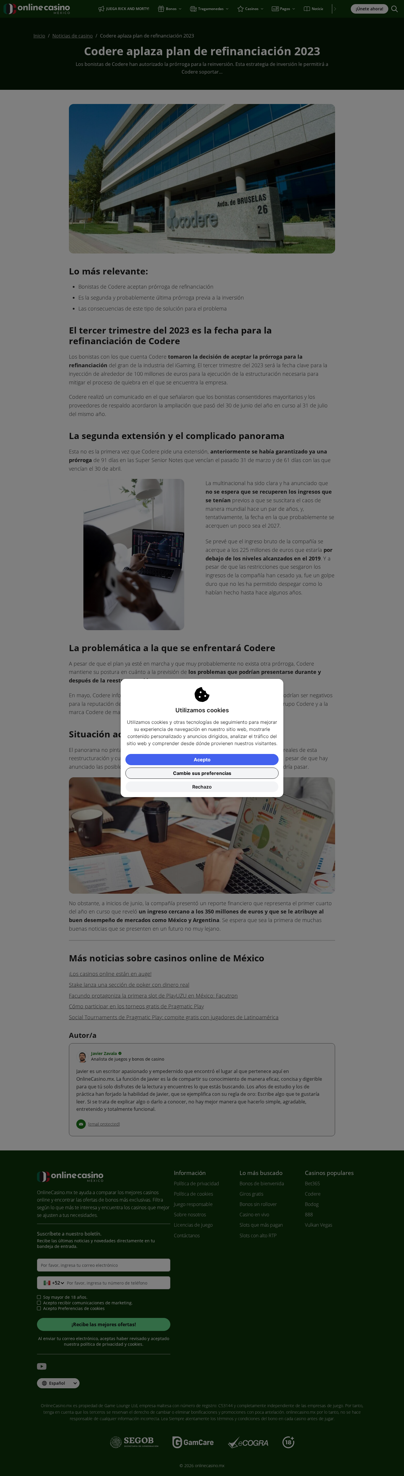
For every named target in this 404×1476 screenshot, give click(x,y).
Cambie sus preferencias (202, 773)
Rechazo (202, 787)
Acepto (202, 760)
